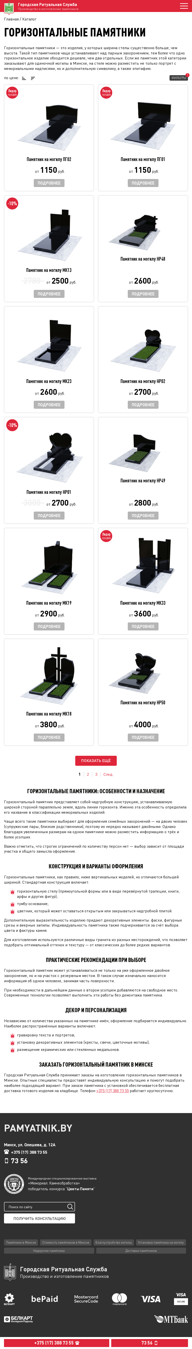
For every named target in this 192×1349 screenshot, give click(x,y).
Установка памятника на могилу (161, 1242)
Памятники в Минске (21, 1242)
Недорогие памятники (49, 1251)
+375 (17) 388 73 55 (112, 1090)
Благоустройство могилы (114, 1242)
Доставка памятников (141, 1251)
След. (109, 774)
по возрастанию (23, 77)
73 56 (19, 1160)
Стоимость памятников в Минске (65, 1242)
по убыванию (32, 77)
